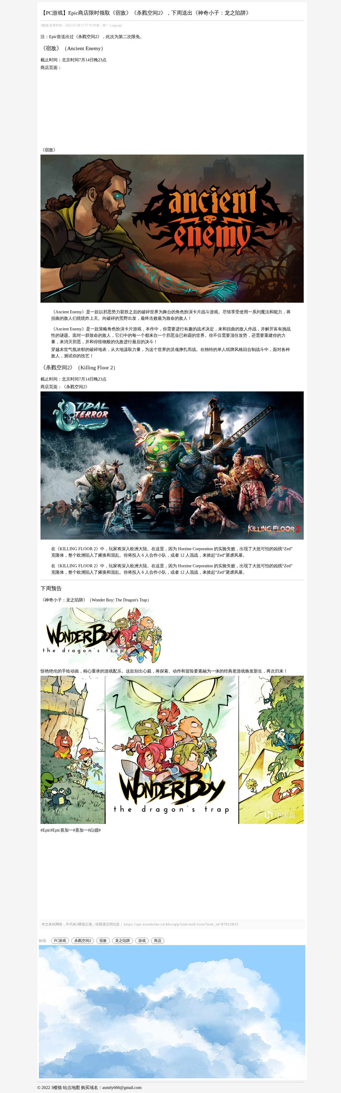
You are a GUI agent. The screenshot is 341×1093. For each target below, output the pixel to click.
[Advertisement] (172, 109)
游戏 (142, 941)
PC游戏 (60, 941)
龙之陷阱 (122, 941)
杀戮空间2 (82, 941)
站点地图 (71, 1087)
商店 (157, 941)
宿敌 (103, 941)
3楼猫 (44, 25)
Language (116, 25)
